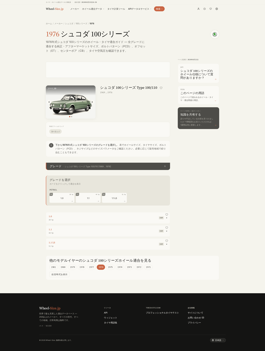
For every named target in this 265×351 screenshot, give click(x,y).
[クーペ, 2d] (69, 116)
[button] (108, 166)
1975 (110, 267)
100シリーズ (81, 23)
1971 (148, 267)
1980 (63, 267)
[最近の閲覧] (204, 8)
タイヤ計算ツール (116, 8)
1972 (139, 267)
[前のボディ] (49, 102)
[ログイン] (198, 8)
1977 (91, 267)
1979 (72, 267)
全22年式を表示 (59, 274)
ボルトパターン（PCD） (116, 46)
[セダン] (71, 116)
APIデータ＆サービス (138, 8)
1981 (53, 267)
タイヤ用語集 (110, 322)
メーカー (74, 8)
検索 (158, 8)
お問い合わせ (194, 317)
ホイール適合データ (92, 8)
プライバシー (194, 322)
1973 (129, 267)
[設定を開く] (216, 8)
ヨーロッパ (55, 131)
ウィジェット (110, 317)
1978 (82, 267)
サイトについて (195, 312)
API (105, 312)
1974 (119, 267)
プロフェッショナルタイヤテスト (162, 312)
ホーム (49, 23)
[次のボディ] (92, 102)
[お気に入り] (210, 8)
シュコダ (69, 23)
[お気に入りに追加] (161, 87)
